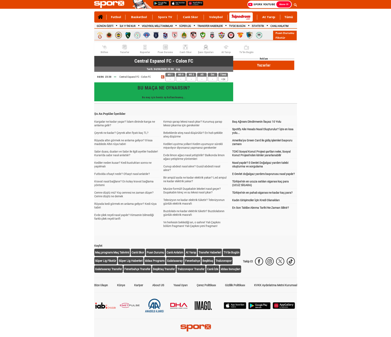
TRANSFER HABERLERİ (210, 26)
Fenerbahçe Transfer (137, 269)
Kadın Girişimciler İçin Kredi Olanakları (256, 200)
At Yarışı (268, 17)
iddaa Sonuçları (230, 269)
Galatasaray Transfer (108, 269)
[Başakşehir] (156, 35)
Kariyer (138, 285)
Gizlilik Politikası (235, 285)
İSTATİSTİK (258, 26)
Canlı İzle (212, 269)
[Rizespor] (137, 35)
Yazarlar (124, 52)
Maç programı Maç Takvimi (112, 252)
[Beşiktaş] (212, 35)
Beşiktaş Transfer (164, 269)
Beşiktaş (207, 260)
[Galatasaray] (99, 35)
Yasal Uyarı (181, 285)
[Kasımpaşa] (146, 35)
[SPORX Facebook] (259, 261)
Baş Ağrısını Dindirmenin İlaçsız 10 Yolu (256, 121)
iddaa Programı (155, 260)
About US (158, 285)
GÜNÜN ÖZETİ (105, 26)
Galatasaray (175, 260)
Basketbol (139, 17)
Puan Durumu (285, 33)
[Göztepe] (240, 35)
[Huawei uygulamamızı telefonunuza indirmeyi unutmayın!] (194, 4)
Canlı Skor (190, 17)
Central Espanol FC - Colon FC (135, 76)
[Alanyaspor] (184, 35)
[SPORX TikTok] (290, 261)
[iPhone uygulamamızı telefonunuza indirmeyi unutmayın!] (177, 4)
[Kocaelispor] (127, 35)
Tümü (288, 17)
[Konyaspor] (259, 35)
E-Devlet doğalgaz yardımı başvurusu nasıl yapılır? (263, 174)
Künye (121, 285)
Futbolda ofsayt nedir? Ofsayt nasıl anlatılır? (122, 174)
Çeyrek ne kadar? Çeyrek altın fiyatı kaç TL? (121, 132)
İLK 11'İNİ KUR (127, 26)
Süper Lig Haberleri (131, 260)
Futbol (116, 17)
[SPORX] (195, 328)
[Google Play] (259, 305)
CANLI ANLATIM (279, 26)
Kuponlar (145, 52)
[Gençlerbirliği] (109, 35)
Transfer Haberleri (210, 252)
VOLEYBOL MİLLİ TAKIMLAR (157, 26)
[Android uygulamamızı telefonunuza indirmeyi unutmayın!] (160, 4)
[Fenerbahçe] (118, 35)
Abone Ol (283, 4)
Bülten (104, 52)
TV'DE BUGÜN (237, 26)
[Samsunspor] (174, 35)
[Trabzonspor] (165, 35)
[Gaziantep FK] (193, 35)
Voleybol (216, 17)
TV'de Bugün (231, 252)
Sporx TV (165, 17)
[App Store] (235, 305)
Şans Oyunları (206, 52)
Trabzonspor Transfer (191, 269)
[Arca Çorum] (230, 35)
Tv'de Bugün (246, 52)
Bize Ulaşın (101, 285)
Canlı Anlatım (175, 252)
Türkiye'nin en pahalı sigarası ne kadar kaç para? (262, 192)
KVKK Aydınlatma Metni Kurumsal (275, 285)
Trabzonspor (224, 260)
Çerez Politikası (206, 285)
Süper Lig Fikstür (105, 260)
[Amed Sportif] (202, 35)
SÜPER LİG (185, 26)
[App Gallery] (284, 305)
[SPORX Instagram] (269, 261)
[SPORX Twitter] (280, 261)
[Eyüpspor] (221, 35)
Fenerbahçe (192, 260)
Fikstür (280, 37)
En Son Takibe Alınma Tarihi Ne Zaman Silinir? (260, 207)
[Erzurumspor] (249, 35)
